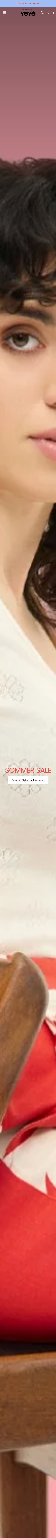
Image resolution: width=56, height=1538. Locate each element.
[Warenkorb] (52, 12)
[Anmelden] (47, 12)
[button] (4, 12)
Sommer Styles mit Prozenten (28, 780)
